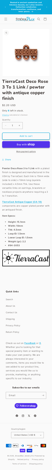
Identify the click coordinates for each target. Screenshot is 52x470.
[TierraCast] (26, 266)
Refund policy (23, 459)
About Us (10, 306)
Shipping (5, 115)
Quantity (6, 120)
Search (9, 299)
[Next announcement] (46, 7)
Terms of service (19, 464)
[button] (6, 19)
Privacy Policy (13, 325)
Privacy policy (38, 459)
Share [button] (8, 159)
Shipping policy (36, 464)
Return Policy (12, 332)
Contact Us (11, 312)
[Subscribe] (43, 395)
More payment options (26, 151)
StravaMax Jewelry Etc (24, 456)
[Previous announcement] (5, 7)
